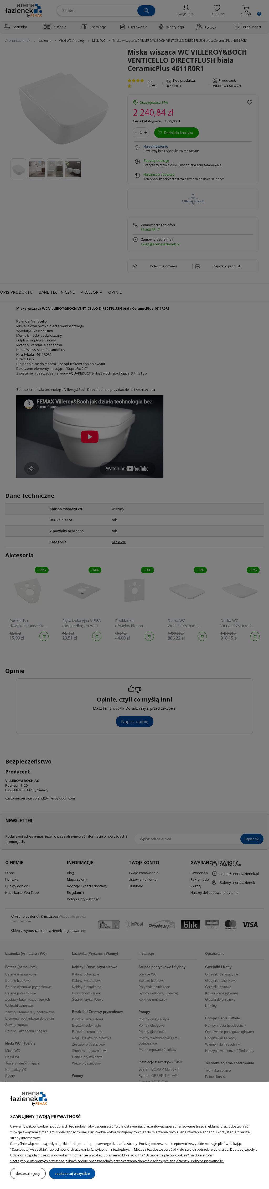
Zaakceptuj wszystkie (72, 1173)
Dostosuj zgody (28, 1173)
